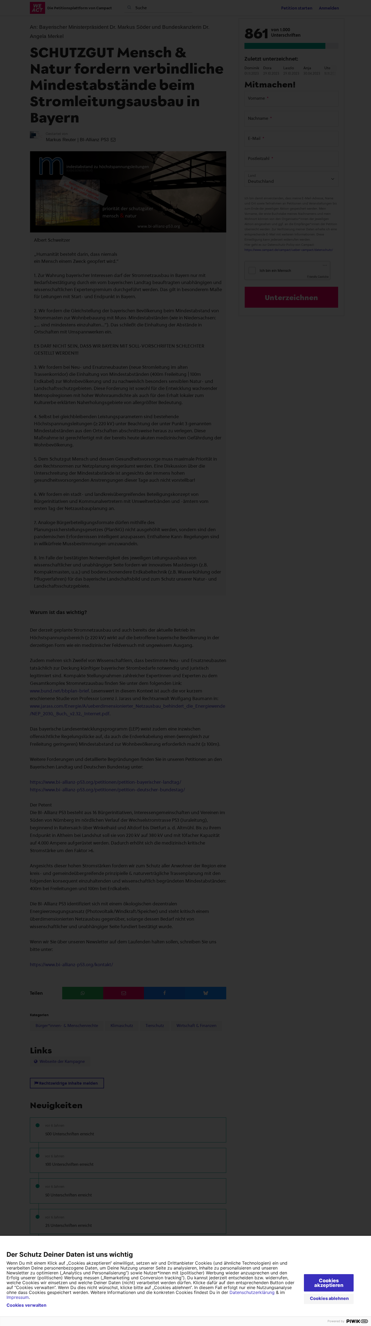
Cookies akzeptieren (328, 1283)
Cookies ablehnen (329, 1298)
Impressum (18, 1297)
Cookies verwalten (26, 1305)
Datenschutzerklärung (252, 1292)
